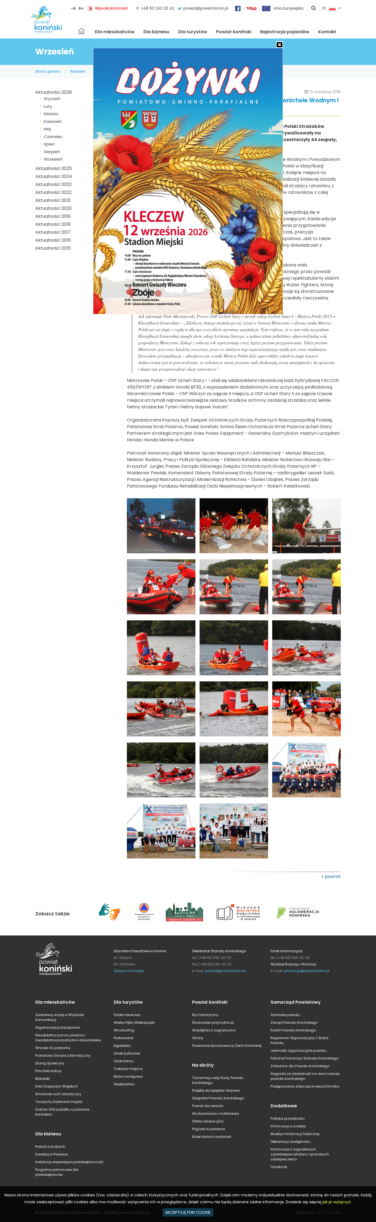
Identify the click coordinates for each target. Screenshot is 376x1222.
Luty (48, 106)
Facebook (279, 1167)
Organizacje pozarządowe (57, 1027)
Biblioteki (42, 1078)
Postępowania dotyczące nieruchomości (305, 1086)
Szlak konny (123, 1061)
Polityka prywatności (288, 1118)
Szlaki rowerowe (127, 1014)
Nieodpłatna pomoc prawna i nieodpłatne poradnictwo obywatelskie (68, 1037)
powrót (333, 876)
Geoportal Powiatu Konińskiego (218, 1098)
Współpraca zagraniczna (214, 1030)
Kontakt (327, 32)
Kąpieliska (122, 1045)
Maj (47, 129)
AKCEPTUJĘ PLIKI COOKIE (188, 1212)
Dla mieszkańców (115, 32)
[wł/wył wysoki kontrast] (90, 8)
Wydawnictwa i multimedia (215, 1113)
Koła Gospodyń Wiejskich (56, 1086)
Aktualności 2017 (53, 232)
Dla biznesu (156, 32)
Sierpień (52, 152)
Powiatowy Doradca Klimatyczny (63, 1055)
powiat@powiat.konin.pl (205, 8)
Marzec (51, 114)
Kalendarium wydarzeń (211, 1136)
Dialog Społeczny (49, 1063)
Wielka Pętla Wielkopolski (134, 1022)
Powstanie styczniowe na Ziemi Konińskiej (226, 1045)
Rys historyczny (205, 1014)
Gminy (197, 1038)
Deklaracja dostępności (290, 1141)
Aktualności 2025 (53, 168)
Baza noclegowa (128, 1076)
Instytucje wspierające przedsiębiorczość (69, 1162)
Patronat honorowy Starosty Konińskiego (305, 1058)
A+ (81, 8)
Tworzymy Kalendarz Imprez (58, 1101)
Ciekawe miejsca (128, 1068)
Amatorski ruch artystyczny (58, 1094)
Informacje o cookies (288, 1126)
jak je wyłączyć (336, 1202)
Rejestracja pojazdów (284, 32)
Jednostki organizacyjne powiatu (299, 1050)
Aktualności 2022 (53, 192)
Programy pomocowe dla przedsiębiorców (56, 1172)
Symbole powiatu (285, 1014)
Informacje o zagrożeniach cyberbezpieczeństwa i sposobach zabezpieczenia (300, 1154)
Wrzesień (77, 71)
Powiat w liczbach (50, 1146)
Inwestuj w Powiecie (51, 1154)
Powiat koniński (233, 32)
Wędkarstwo (124, 1084)
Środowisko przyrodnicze (213, 1022)
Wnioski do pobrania (52, 1047)
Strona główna (81, 31)
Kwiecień (53, 121)
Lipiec (49, 144)
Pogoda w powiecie (208, 1129)
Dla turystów (192, 32)
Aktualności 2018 (53, 224)
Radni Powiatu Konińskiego (293, 1030)
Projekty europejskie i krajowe (215, 1090)
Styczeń (52, 98)
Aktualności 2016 (53, 240)
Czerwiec (53, 136)
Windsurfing (124, 1030)
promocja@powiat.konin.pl (306, 970)
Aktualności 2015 (53, 248)
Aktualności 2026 (53, 92)
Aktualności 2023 (53, 184)
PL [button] (324, 8)
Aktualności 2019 (52, 216)
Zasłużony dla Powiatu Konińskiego (300, 1066)
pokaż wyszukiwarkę (314, 8)
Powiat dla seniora (207, 1105)
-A (73, 8)
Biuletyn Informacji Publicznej (295, 1134)
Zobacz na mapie (129, 970)
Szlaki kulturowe (127, 1053)
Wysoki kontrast (111, 8)
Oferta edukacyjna (208, 1121)
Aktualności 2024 (53, 176)
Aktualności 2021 (52, 200)
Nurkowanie (123, 1038)
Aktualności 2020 (53, 208)
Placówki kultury (48, 1071)
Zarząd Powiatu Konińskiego (294, 1022)
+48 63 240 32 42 (158, 8)
